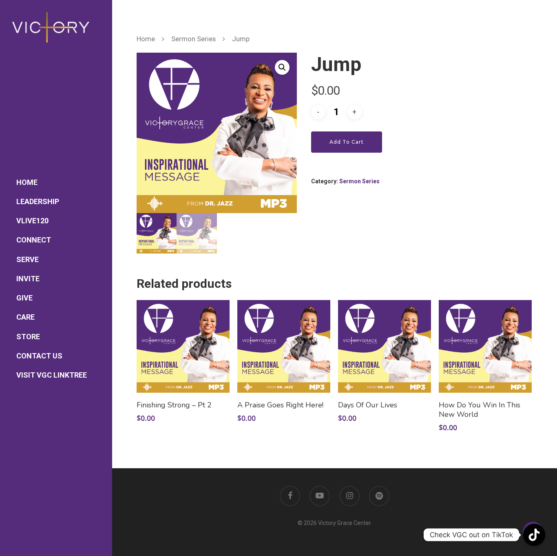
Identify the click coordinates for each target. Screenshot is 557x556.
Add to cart (346, 142)
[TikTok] (534, 535)
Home (146, 39)
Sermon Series (193, 39)
